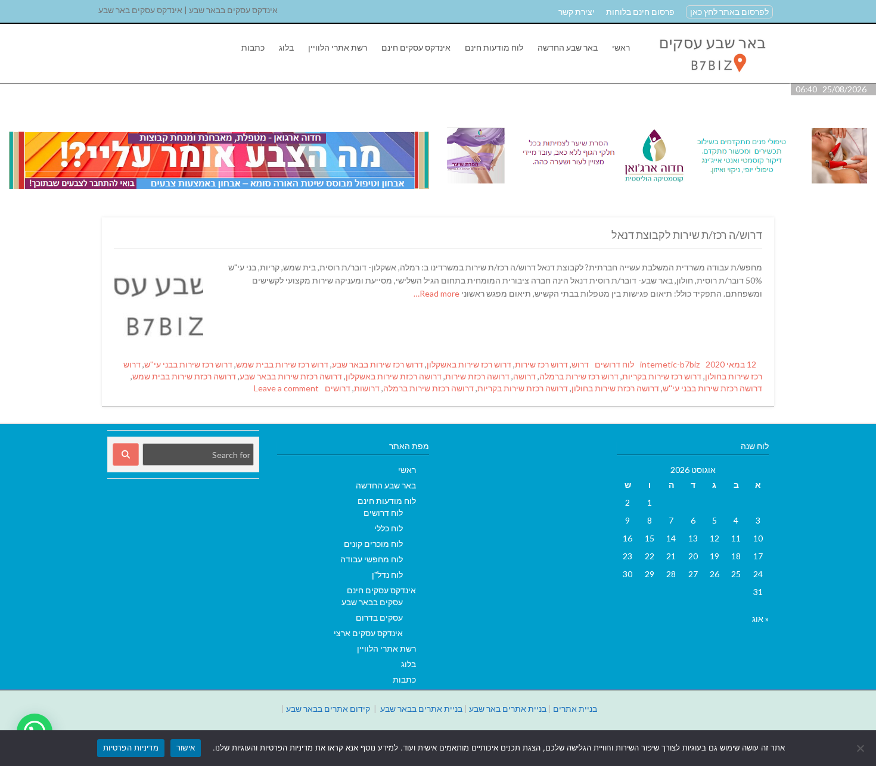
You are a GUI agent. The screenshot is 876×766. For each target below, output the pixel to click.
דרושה (524, 376)
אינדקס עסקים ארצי (368, 633)
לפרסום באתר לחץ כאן (729, 12)
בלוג (286, 47)
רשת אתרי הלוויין (337, 47)
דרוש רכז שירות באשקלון (469, 364)
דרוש (580, 364)
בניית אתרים (575, 708)
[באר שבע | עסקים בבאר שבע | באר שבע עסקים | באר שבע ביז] (711, 76)
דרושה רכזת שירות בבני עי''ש (712, 388)
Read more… (437, 293)
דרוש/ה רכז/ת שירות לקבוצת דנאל (686, 234)
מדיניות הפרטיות (131, 747)
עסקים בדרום (379, 617)
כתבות (253, 47)
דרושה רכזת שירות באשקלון (394, 376)
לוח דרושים (614, 364)
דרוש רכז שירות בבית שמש (282, 364)
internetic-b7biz (670, 364)
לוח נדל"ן (387, 574)
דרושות (367, 388)
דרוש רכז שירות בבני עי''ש (188, 364)
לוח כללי (388, 528)
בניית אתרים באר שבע (507, 708)
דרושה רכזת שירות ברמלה (428, 388)
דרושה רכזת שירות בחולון (615, 388)
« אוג (760, 619)
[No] (861, 748)
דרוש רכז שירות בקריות (661, 376)
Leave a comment (286, 388)
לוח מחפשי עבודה (371, 559)
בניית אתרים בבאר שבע (421, 708)
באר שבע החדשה (568, 47)
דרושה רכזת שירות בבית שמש (184, 376)
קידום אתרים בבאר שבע (328, 708)
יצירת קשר (576, 12)
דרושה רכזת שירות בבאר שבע (291, 376)
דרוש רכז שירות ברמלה (579, 376)
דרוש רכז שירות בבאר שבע (377, 364)
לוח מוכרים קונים (373, 543)
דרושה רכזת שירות (477, 376)
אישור (185, 747)
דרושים (337, 388)
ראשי (621, 47)
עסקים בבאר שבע (372, 602)
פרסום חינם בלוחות (640, 12)
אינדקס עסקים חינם (416, 47)
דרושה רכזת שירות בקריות (522, 388)
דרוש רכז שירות (541, 364)
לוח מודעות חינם (494, 47)
